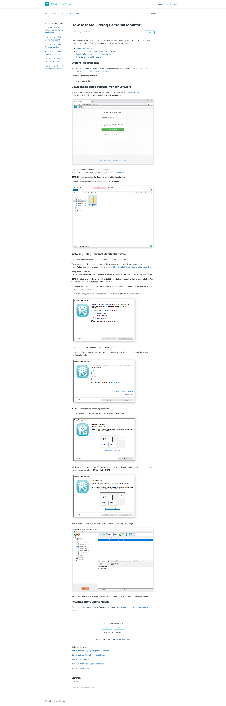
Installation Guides (72, 13)
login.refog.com (132, 92)
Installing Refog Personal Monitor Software (94, 54)
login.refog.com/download (113, 172)
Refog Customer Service (54, 13)
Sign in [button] (176, 4)
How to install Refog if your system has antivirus (56, 67)
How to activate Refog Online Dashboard (54, 38)
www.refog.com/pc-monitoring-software (93, 71)
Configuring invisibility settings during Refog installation (54, 30)
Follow (150, 32)
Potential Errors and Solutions (88, 57)
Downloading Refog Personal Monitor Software (95, 51)
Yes (107, 628)
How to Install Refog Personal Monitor (53, 45)
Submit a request (164, 4)
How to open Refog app (81, 659)
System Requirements (85, 48)
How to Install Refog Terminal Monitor (53, 60)
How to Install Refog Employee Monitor (53, 52)
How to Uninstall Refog (81, 668)
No (119, 628)
